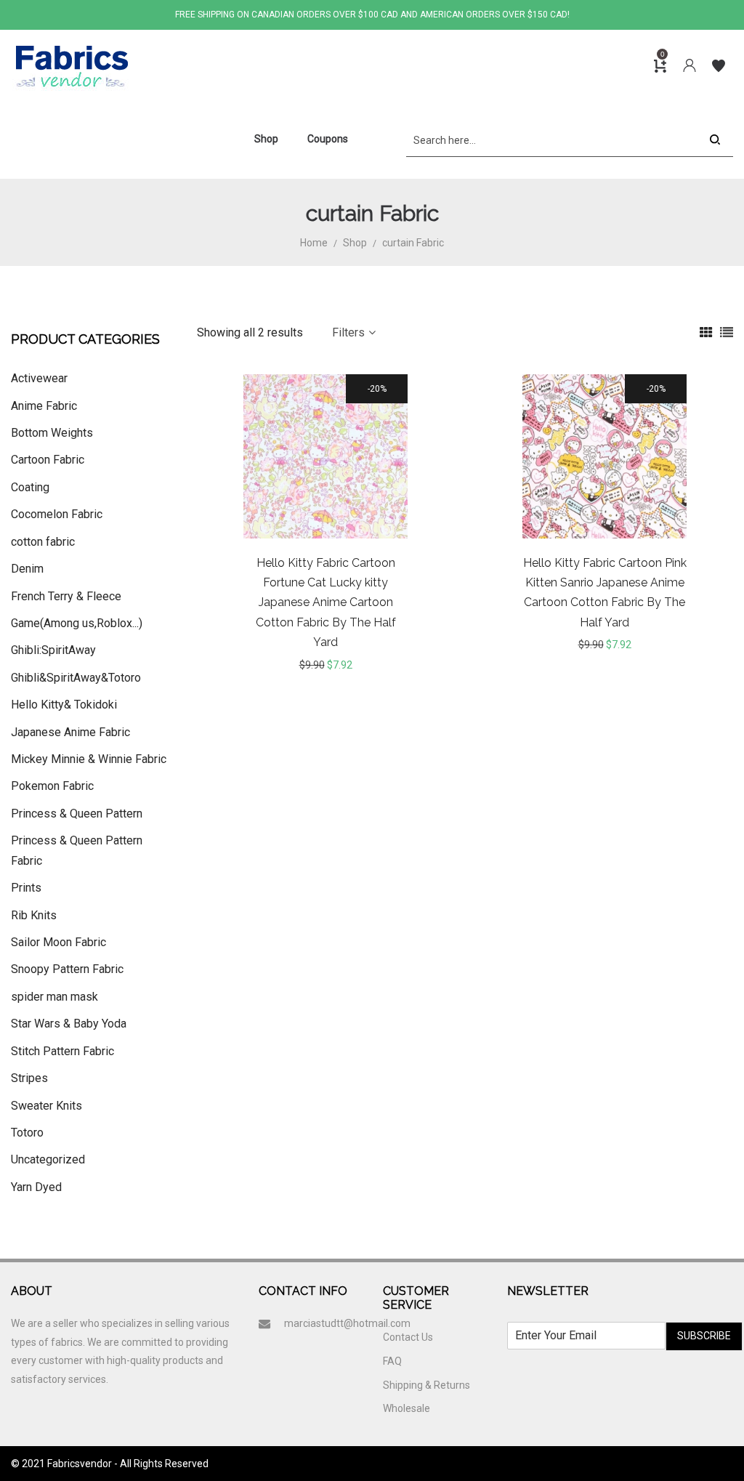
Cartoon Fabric (47, 460)
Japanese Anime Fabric (70, 732)
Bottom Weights (52, 433)
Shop (355, 243)
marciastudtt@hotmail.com (347, 1323)
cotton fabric (43, 542)
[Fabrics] (70, 66)
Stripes (29, 1078)
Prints (26, 888)
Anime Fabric (44, 406)
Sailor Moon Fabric (58, 942)
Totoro (27, 1132)
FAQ (392, 1361)
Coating (30, 487)
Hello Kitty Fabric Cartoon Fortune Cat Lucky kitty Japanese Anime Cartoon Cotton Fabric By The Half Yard (326, 603)
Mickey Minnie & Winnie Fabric (88, 759)
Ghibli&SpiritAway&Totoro (76, 678)
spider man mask (54, 997)
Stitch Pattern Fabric (62, 1051)
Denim (27, 569)
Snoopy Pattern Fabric (67, 969)
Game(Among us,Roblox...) (76, 623)
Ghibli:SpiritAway (53, 650)
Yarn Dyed (36, 1187)
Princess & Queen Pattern (76, 813)
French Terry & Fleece (66, 596)
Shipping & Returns (426, 1385)
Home (314, 243)
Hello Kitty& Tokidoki (64, 704)
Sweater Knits (46, 1106)
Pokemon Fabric (52, 786)
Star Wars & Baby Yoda (68, 1023)
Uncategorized (48, 1159)
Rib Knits (34, 915)
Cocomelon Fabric (56, 514)
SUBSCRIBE (704, 1335)
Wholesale (406, 1408)
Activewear (39, 378)
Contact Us (408, 1337)
